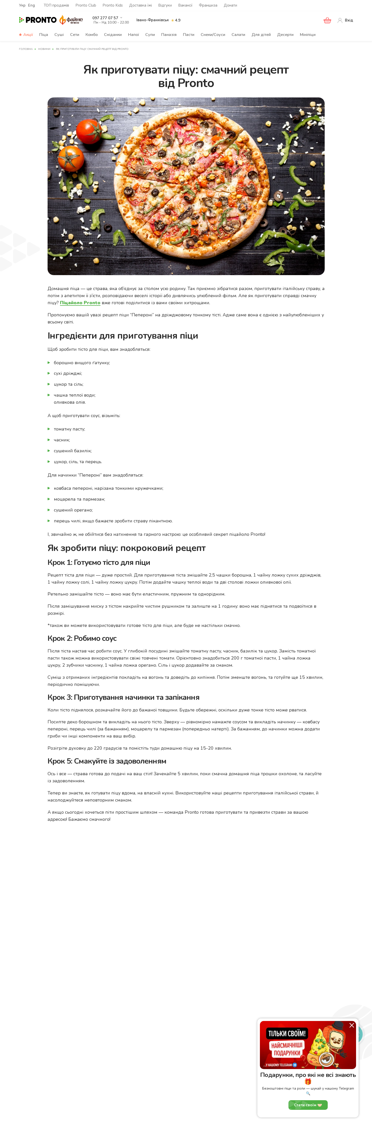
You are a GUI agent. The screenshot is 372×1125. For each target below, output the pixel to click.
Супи (150, 34)
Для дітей (261, 34)
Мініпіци (308, 34)
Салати (238, 34)
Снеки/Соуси (213, 34)
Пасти (188, 34)
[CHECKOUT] (327, 20)
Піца (43, 34)
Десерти (285, 34)
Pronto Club (85, 5)
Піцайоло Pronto (80, 303)
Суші (59, 34)
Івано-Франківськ (152, 20)
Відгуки (165, 5)
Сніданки (113, 34)
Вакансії (185, 5)
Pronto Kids (112, 5)
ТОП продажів (56, 5)
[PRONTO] (38, 20)
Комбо (92, 34)
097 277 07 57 (105, 18)
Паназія (169, 34)
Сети (74, 34)
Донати (230, 5)
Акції (28, 34)
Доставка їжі (140, 5)
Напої (133, 34)
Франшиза (208, 5)
